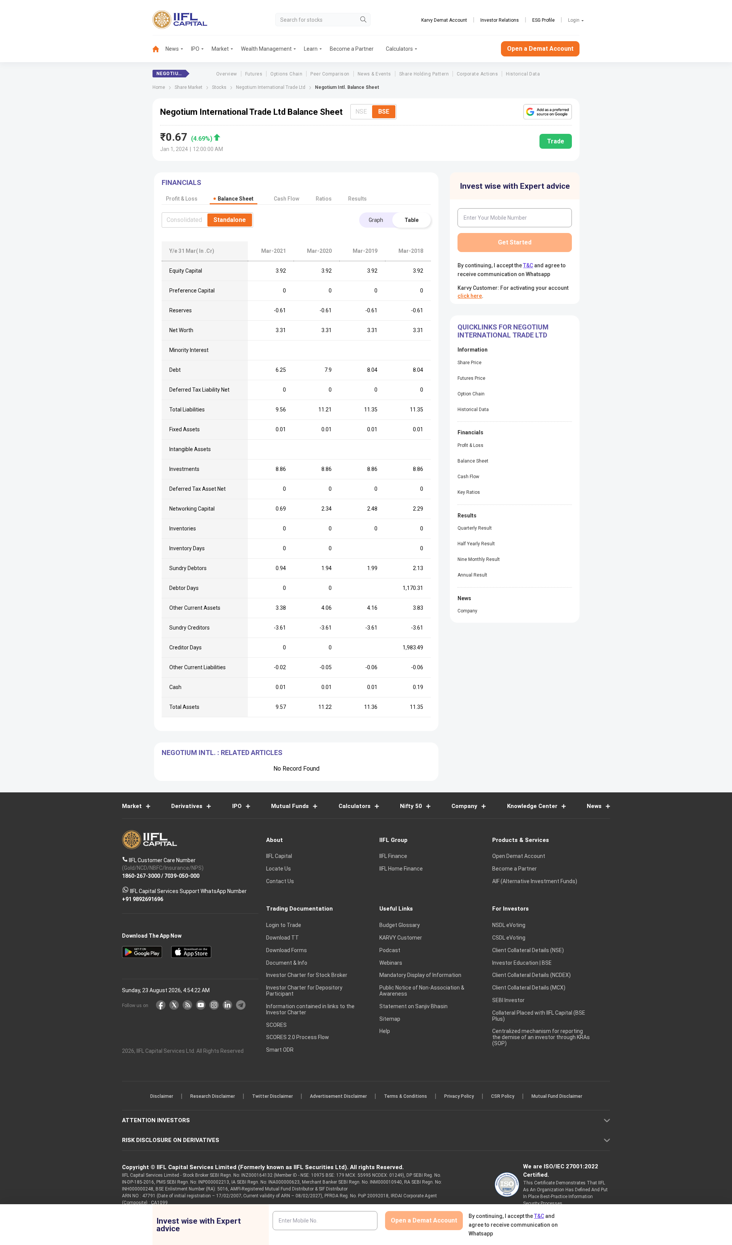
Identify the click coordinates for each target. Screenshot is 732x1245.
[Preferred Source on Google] (547, 111)
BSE (383, 111)
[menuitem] (158, 49)
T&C (528, 265)
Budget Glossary (399, 925)
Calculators (399, 49)
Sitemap (389, 1019)
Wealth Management (266, 49)
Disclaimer (161, 1096)
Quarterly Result (475, 528)
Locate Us (278, 869)
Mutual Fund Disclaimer (556, 1096)
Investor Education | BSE (522, 963)
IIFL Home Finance (401, 869)
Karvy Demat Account (444, 20)
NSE (361, 111)
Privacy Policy (459, 1096)
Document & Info (286, 963)
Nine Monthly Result (479, 559)
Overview (226, 74)
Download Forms (286, 950)
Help (384, 1031)
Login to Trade (283, 925)
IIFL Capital (279, 856)
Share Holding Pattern (424, 74)
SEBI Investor (508, 1000)
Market (220, 49)
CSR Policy (502, 1096)
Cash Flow (468, 476)
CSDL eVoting (508, 938)
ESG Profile (543, 20)
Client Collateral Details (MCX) (528, 988)
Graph (376, 220)
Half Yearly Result (476, 543)
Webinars (390, 963)
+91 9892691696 (142, 899)
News (172, 49)
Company (467, 611)
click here (470, 296)
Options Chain (286, 74)
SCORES (276, 1025)
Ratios (324, 199)
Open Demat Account (518, 856)
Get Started (514, 242)
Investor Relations (499, 20)
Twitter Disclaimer (272, 1096)
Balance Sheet (473, 461)
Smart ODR (280, 1050)
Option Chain (471, 394)
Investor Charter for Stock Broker (306, 975)
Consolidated (184, 219)
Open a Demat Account (540, 48)
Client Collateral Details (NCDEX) (531, 975)
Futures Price (471, 378)
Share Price (470, 362)
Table (412, 220)
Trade (555, 141)
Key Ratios (469, 492)
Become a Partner (352, 49)
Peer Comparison (329, 74)
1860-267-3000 (141, 876)
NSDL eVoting (508, 925)
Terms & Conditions (405, 1096)
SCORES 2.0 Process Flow (297, 1038)
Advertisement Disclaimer (338, 1096)
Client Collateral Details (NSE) (528, 950)
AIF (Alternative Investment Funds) (534, 881)
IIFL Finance (393, 856)
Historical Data (523, 74)
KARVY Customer (400, 938)
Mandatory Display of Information (420, 975)
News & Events (374, 74)
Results (357, 199)
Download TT (282, 938)
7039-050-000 (181, 876)
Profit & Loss (470, 445)
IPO (195, 49)
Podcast (389, 950)
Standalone (230, 219)
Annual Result (472, 575)
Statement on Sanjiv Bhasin (413, 1006)
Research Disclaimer (212, 1096)
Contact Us (280, 881)
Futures (253, 74)
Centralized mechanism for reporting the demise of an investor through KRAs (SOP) (541, 1037)
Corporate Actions (477, 74)
